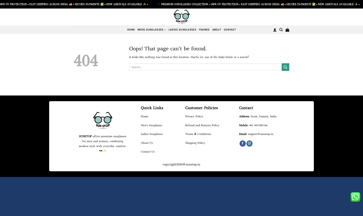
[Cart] (287, 30)
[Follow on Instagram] (249, 143)
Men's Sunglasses (151, 125)
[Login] (275, 30)
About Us (147, 142)
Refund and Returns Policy (202, 125)
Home (131, 29)
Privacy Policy (194, 116)
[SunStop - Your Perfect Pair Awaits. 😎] (181, 17)
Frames (204, 29)
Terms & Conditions (198, 133)
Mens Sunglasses (150, 29)
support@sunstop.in (260, 133)
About (216, 29)
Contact (230, 29)
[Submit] (285, 67)
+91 (258, 125)
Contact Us (148, 151)
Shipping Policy (195, 142)
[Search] (281, 30)
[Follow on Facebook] (243, 143)
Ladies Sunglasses (182, 29)
